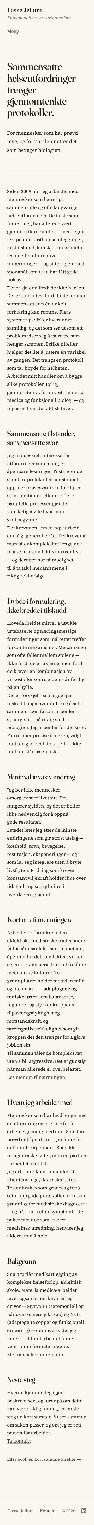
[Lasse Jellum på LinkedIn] (83, 1510)
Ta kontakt (19, 1441)
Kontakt (48, 1510)
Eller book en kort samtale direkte (44, 1459)
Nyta (75, 1314)
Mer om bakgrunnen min (35, 1354)
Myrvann (37, 1306)
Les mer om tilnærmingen (36, 1077)
